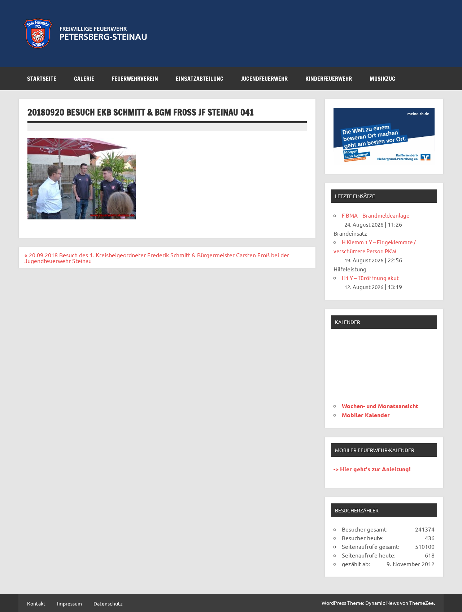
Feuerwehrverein (135, 79)
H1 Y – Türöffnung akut (370, 277)
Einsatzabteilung (199, 79)
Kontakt (36, 603)
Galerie (84, 79)
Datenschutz (108, 603)
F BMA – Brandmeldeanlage (375, 215)
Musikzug (382, 79)
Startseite (41, 79)
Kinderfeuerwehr (328, 79)
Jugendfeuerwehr (264, 79)
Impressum (69, 603)
